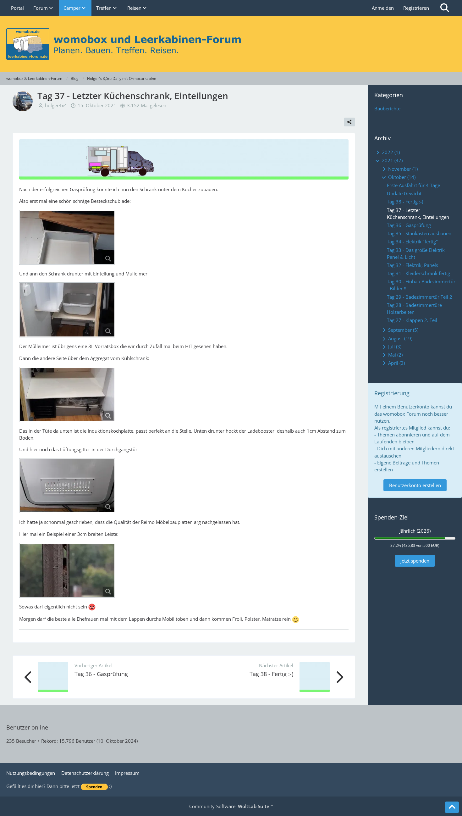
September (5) (402, 330)
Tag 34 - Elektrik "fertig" (412, 241)
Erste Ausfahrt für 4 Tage (413, 185)
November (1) (402, 169)
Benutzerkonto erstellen (415, 485)
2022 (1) (390, 152)
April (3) (396, 363)
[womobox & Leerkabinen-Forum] (231, 44)
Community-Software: (231, 806)
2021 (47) (392, 160)
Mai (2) (395, 355)
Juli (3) (394, 346)
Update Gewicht (404, 193)
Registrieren (416, 8)
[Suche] (445, 8)
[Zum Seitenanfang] (452, 807)
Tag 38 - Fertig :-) (271, 674)
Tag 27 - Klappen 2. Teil (412, 320)
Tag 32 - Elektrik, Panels (412, 265)
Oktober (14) (401, 177)
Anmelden (383, 8)
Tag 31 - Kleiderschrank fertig (418, 273)
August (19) (399, 338)
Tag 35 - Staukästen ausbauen (419, 233)
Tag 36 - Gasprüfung (101, 674)
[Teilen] (349, 122)
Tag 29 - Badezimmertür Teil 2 (419, 297)
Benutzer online (27, 727)
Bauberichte (387, 108)
